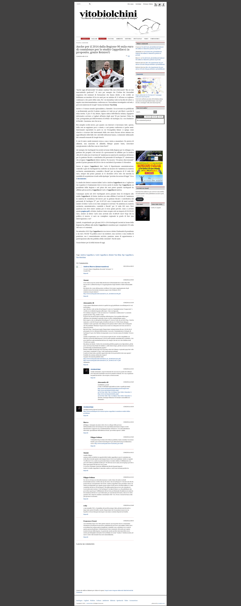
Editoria (128, 39)
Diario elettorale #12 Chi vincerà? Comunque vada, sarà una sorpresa (149, 95)
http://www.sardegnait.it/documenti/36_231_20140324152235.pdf (101, 358)
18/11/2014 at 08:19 (128, 266)
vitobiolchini (95, 369)
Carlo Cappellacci (101, 255)
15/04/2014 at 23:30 (128, 302)
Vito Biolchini (81, 257)
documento (82, 179)
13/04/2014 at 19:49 (128, 437)
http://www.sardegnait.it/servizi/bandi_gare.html (108, 443)
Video (146, 39)
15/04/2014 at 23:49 (128, 382)
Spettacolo (137, 39)
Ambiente (119, 39)
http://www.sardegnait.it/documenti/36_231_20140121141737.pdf (101, 360)
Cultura (111, 39)
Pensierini (140, 74)
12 (129, 56)
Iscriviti (139, 199)
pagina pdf (85, 211)
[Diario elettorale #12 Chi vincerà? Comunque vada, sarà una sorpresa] (150, 86)
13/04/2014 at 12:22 (128, 477)
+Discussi (147, 116)
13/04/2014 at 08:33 (128, 520)
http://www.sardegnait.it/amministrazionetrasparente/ (113, 388)
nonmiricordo (161, 603)
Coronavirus (154, 39)
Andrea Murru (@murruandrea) (96, 267)
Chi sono (130, 4)
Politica (102, 39)
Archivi (160, 116)
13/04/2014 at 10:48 (128, 505)
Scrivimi (138, 4)
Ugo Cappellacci (127, 255)
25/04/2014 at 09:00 (128, 280)
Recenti (154, 116)
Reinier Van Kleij (115, 255)
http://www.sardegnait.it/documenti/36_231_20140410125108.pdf (101, 293)
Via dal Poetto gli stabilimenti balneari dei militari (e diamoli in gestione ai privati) (149, 53)
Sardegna (85, 39)
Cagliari (94, 39)
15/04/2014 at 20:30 (128, 406)
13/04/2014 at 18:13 (128, 452)
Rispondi (85, 273)
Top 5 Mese (140, 116)
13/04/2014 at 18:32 (128, 422)
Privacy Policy (148, 4)
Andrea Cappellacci (87, 255)
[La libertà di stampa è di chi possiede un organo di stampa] (120, 22)
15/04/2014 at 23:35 (128, 369)
